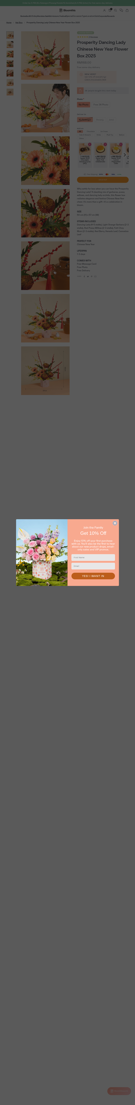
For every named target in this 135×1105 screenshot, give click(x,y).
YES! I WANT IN (93, 576)
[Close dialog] (115, 523)
